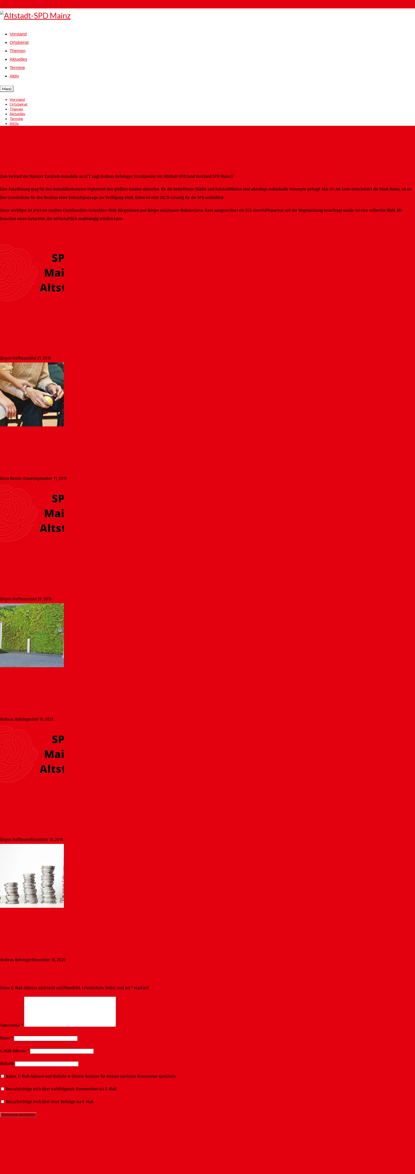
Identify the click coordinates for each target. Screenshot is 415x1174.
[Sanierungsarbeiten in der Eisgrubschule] (207, 516)
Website (7, 1063)
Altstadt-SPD (18, 163)
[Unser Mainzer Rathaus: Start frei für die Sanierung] (207, 757)
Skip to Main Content (18, 4)
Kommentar (11, 1025)
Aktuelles (71, 163)
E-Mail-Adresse (14, 1050)
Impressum (9, 1140)
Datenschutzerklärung (19, 1152)
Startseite (8, 1127)
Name (6, 1038)
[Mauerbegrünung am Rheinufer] (207, 636)
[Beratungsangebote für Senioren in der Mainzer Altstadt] (207, 396)
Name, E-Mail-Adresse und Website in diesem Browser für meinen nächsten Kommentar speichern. (91, 1076)
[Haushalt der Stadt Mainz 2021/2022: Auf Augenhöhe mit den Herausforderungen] (207, 877)
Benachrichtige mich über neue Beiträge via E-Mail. (50, 1101)
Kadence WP (99, 1165)
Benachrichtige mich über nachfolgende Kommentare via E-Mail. (61, 1089)
